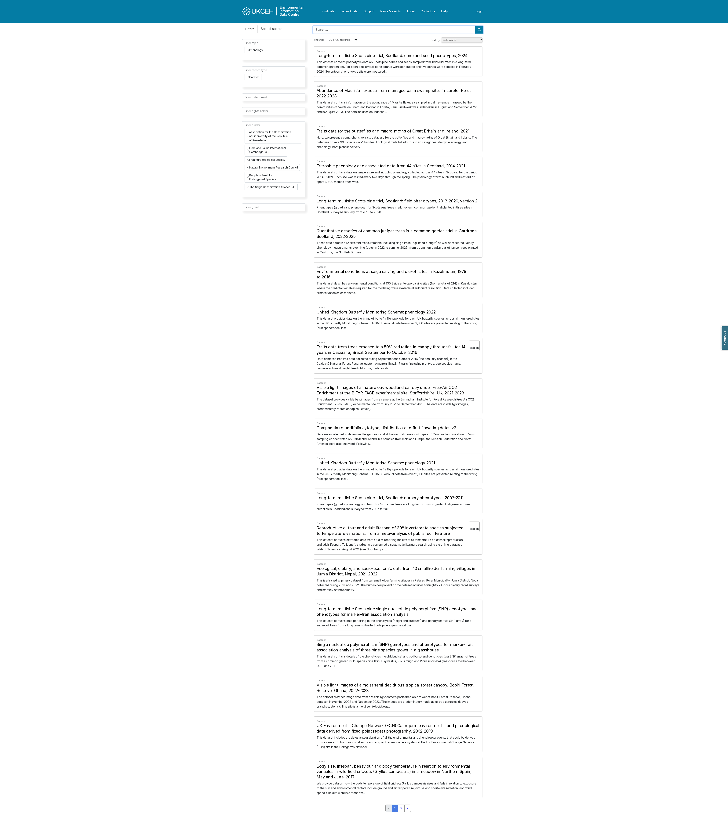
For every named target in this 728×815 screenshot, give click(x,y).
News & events (390, 11)
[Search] (479, 30)
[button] (355, 39)
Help (444, 11)
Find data (328, 11)
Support (369, 11)
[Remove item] (248, 50)
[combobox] (273, 49)
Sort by (435, 40)
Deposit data (349, 11)
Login (479, 11)
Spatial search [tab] (271, 29)
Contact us (428, 11)
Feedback (724, 338)
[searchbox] (246, 56)
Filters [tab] (249, 29)
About (411, 11)
